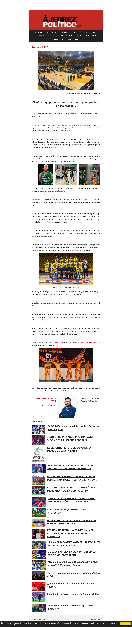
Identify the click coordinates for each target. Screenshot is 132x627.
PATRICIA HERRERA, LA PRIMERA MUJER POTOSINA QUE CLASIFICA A (70, 533)
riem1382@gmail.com (89, 342)
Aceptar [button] (125, 624)
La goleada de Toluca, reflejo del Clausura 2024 (73, 594)
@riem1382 (59, 342)
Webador (98, 619)
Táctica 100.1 (55, 345)
